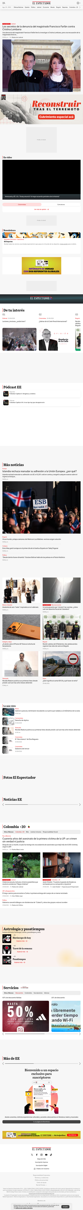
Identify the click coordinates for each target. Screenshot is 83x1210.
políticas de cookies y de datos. (24, 1208)
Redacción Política (17, 922)
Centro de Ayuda (41, 1199)
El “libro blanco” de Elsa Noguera (26, 739)
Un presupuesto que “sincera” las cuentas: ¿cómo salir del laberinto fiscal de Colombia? (60, 608)
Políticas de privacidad (41, 1197)
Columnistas (18, 737)
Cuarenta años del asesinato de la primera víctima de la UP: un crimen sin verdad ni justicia (39, 857)
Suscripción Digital (41, 1182)
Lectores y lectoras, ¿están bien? (14, 321)
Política (4, 555)
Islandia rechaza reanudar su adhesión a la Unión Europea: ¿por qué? (39, 471)
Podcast (12, 400)
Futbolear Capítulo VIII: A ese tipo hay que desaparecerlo (27, 402)
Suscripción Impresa (41, 1179)
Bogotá (4, 537)
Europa (4, 468)
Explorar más (20, 958)
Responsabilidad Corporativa (41, 1192)
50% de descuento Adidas (11, 1015)
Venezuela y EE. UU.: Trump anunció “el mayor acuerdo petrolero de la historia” (32, 197)
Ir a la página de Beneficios (41, 1139)
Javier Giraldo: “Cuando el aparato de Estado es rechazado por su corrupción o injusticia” (59, 900)
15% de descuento (58, 1015)
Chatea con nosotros (42, 1186)
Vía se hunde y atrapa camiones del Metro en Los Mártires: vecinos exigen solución (31, 539)
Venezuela (5, 678)
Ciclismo (4, 546)
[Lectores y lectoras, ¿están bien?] (19, 339)
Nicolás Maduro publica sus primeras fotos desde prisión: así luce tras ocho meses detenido (20, 682)
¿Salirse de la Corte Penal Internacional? (53, 321)
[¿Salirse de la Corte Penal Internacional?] (56, 339)
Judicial (13, 24)
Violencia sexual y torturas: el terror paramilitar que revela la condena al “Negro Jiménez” (20, 900)
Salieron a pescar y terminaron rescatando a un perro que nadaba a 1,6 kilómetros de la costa (47, 711)
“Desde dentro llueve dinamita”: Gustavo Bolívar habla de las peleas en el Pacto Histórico (33, 557)
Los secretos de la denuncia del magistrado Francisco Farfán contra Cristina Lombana (38, 28)
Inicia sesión (64, 244)
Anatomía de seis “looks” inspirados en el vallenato (20, 607)
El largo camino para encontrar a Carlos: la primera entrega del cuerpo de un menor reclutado (35, 910)
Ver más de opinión (40, 209)
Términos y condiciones (41, 1194)
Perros (17, 709)
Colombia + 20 (55, 897)
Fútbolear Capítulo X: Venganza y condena (22, 394)
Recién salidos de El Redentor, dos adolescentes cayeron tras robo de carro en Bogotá (60, 645)
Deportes (12, 392)
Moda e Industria (7, 605)
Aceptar (65, 1207)
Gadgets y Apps (7, 642)
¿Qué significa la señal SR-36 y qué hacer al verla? (60, 681)
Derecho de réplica (22, 720)
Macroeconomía (56, 605)
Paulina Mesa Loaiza (18, 866)
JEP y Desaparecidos (8, 908)
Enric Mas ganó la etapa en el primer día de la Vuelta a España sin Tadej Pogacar (30, 548)
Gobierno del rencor (22, 749)
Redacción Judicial (17, 37)
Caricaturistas (19, 718)
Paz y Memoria (6, 853)
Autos (44, 678)
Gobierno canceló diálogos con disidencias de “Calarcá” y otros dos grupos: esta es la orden (34, 919)
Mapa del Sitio (41, 1176)
